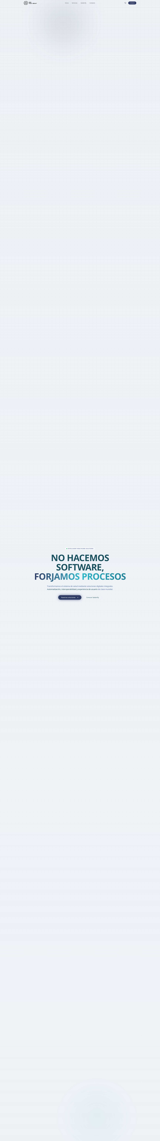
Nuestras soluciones (68, 597)
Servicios (74, 3)
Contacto (92, 3)
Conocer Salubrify (92, 597)
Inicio (67, 3)
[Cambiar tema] (125, 3)
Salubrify (83, 3)
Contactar (132, 3)
